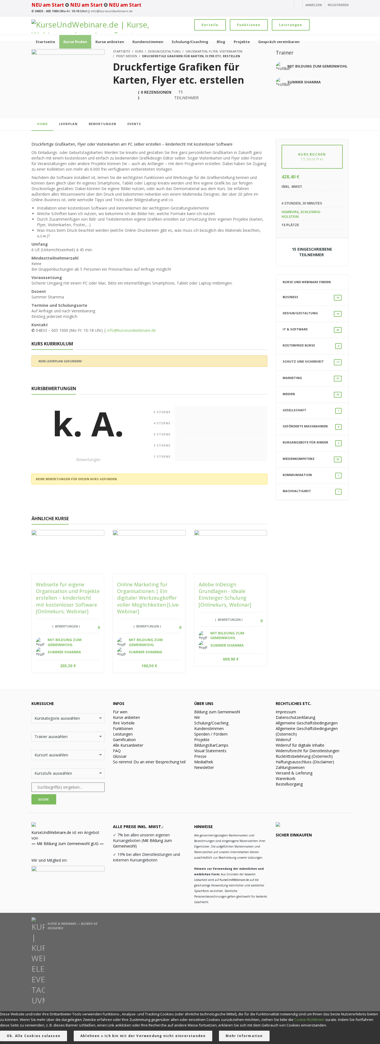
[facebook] (268, 5)
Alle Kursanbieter (128, 745)
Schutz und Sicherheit (311, 361)
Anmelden (313, 5)
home (42, 124)
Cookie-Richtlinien (309, 1019)
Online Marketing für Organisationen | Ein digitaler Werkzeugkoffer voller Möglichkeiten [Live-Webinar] (148, 598)
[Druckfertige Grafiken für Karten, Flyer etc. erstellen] (68, 70)
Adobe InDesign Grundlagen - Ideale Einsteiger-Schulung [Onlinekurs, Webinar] (225, 594)
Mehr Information (244, 1035)
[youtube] (248, 5)
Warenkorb (285, 778)
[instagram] (258, 5)
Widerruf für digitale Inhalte (300, 745)
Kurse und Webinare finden (307, 282)
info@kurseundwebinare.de (112, 11)
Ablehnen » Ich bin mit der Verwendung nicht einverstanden (143, 1035)
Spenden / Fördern (211, 734)
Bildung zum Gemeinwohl (217, 711)
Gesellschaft (311, 410)
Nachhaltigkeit (311, 491)
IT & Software (311, 329)
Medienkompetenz (311, 459)
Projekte (201, 739)
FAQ (117, 750)
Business (311, 297)
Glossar (120, 756)
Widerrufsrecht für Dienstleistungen (307, 750)
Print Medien (126, 56)
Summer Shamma (304, 81)
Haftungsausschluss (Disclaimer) (305, 761)
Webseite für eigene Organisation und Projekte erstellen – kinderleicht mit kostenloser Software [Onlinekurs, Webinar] (68, 598)
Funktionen (249, 25)
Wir (197, 717)
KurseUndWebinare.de (51, 832)
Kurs (139, 51)
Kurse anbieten (126, 717)
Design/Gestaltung (164, 51)
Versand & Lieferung (294, 773)
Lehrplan (68, 124)
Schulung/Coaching (211, 723)
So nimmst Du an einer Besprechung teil (149, 761)
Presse (200, 756)
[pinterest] (288, 5)
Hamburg (290, 212)
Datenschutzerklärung (295, 717)
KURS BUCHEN (312, 156)
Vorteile (210, 25)
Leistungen (290, 25)
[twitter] (278, 5)
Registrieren (338, 5)
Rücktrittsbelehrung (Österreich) (304, 756)
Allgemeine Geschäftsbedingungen (307, 723)
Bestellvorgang (289, 784)
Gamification (124, 739)
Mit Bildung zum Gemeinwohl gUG (67, 843)
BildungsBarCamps (211, 745)
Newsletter (204, 767)
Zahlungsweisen (290, 767)
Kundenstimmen (209, 728)
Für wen (120, 711)
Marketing (311, 378)
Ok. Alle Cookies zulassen (33, 1035)
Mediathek (203, 761)
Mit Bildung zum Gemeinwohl (317, 66)
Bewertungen (102, 124)
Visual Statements (210, 750)
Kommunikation (311, 475)
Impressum (286, 711)
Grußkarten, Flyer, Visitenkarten (214, 51)
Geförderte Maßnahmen (311, 426)
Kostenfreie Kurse (311, 345)
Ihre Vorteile (124, 723)
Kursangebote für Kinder (311, 442)
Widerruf (283, 739)
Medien (311, 394)
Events (134, 124)
